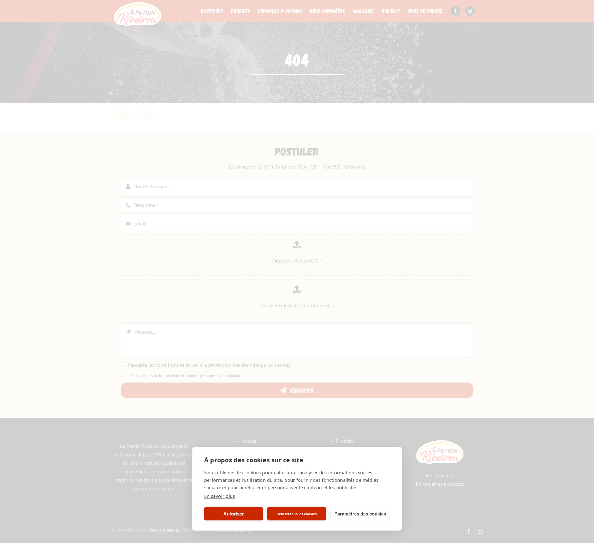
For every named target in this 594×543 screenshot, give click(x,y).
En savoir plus (219, 496)
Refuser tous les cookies (297, 514)
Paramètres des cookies (360, 513)
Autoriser (233, 513)
